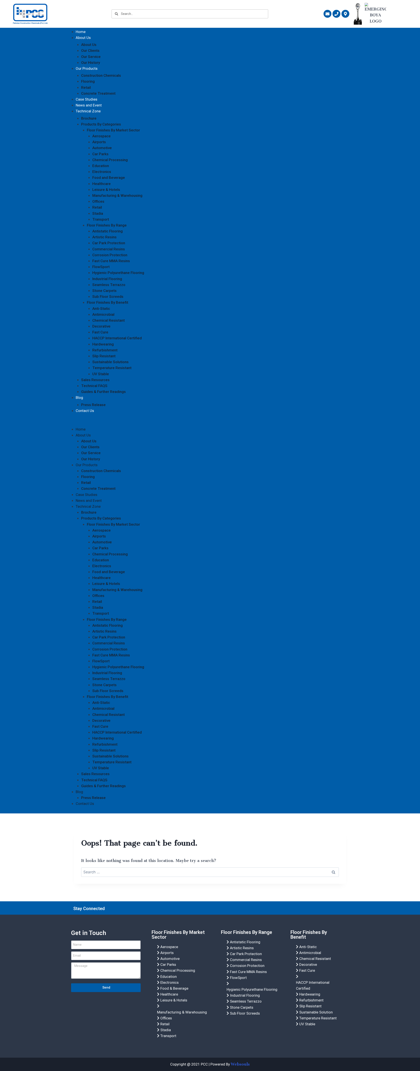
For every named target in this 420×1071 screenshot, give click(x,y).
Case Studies (86, 99)
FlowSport (101, 267)
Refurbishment (104, 350)
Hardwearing (103, 344)
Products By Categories (101, 124)
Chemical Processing (110, 160)
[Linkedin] (339, 909)
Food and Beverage (108, 177)
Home (81, 32)
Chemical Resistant (108, 320)
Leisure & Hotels (106, 189)
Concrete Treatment (98, 93)
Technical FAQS (94, 386)
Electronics (101, 171)
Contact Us (85, 410)
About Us (83, 37)
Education (100, 166)
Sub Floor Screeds (107, 296)
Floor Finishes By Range (107, 225)
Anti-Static (101, 308)
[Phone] (336, 14)
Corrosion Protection (109, 255)
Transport (100, 219)
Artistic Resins (104, 237)
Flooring (88, 81)
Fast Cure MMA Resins (111, 261)
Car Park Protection (108, 243)
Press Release (93, 405)
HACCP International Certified (117, 338)
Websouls (240, 1064)
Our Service (91, 56)
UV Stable (100, 374)
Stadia (97, 213)
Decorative (101, 326)
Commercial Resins (108, 249)
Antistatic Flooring (107, 231)
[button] (210, 422)
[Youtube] (328, 909)
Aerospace (101, 136)
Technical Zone (88, 111)
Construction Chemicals (101, 75)
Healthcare (101, 183)
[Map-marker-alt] (345, 14)
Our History (90, 62)
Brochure (88, 118)
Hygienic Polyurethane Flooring (118, 272)
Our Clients (90, 50)
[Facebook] (306, 909)
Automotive (102, 148)
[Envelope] (327, 14)
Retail (86, 87)
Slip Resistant (104, 356)
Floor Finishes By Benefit (107, 302)
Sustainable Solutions (110, 362)
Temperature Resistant (111, 368)
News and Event (89, 105)
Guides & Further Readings (103, 391)
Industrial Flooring (107, 279)
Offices (98, 201)
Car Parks (100, 154)
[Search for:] (210, 872)
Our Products (87, 68)
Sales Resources (95, 380)
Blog (79, 397)
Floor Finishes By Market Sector (113, 130)
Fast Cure (100, 332)
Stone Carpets (104, 290)
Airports (99, 142)
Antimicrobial (103, 314)
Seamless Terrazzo (108, 285)
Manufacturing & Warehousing (117, 195)
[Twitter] (317, 909)
